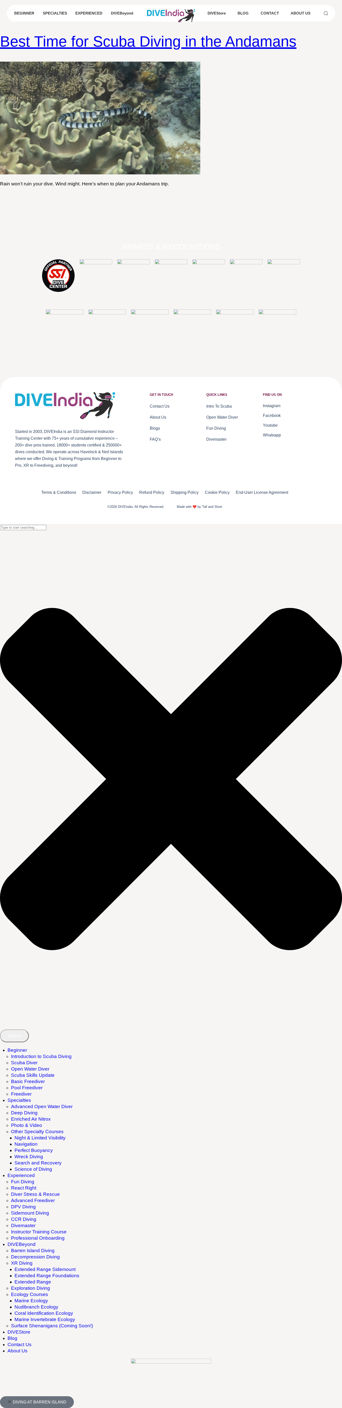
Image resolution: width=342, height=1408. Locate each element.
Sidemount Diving (30, 1213)
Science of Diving (33, 1169)
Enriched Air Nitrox (31, 1119)
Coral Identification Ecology (44, 1313)
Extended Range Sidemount (45, 1269)
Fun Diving (22, 1181)
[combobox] (23, 527)
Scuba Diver (24, 1062)
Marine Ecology (31, 1300)
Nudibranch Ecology (36, 1307)
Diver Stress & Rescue (35, 1194)
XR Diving (22, 1263)
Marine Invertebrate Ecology (45, 1319)
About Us (18, 1350)
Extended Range (33, 1281)
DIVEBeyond (22, 1244)
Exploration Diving (30, 1288)
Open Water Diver (30, 1069)
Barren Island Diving (33, 1250)
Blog (12, 1338)
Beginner (17, 1050)
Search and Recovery (38, 1162)
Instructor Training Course (39, 1231)
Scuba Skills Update (33, 1075)
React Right (23, 1188)
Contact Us (20, 1344)
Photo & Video (26, 1125)
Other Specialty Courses (37, 1131)
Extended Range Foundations (47, 1275)
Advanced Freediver (33, 1200)
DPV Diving (23, 1206)
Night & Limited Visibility (40, 1137)
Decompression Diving (35, 1256)
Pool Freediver (27, 1087)
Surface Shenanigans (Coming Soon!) (52, 1325)
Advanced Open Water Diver (42, 1106)
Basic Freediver (28, 1081)
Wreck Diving (29, 1156)
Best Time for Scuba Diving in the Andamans (148, 41)
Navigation (26, 1144)
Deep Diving (24, 1112)
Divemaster (23, 1225)
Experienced (21, 1175)
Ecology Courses (29, 1294)
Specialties (19, 1100)
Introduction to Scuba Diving (41, 1056)
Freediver (21, 1094)
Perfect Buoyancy (34, 1150)
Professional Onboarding (38, 1238)
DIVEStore (19, 1332)
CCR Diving (23, 1219)
